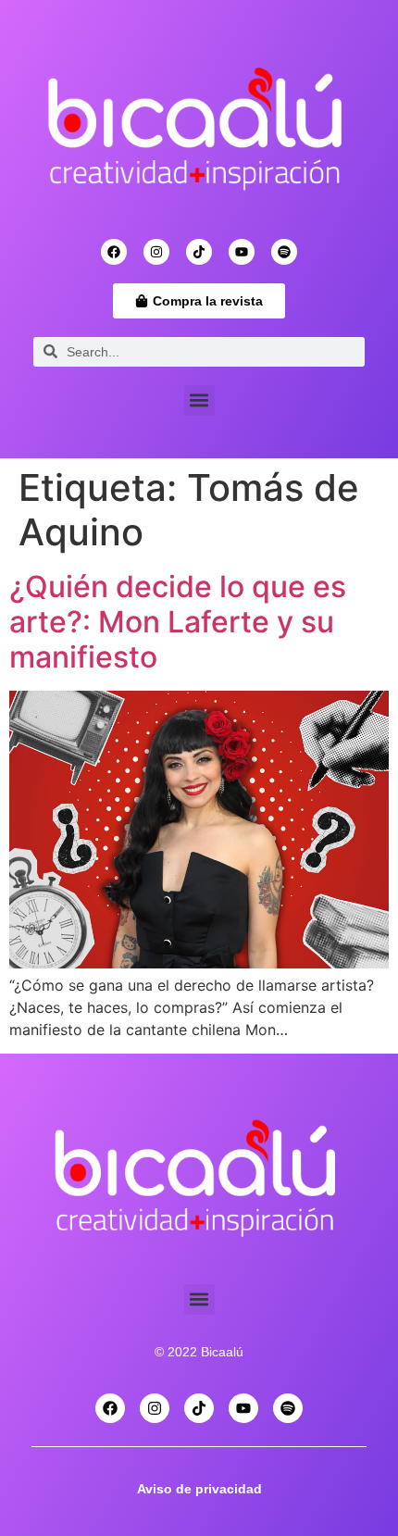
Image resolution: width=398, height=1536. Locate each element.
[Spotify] (284, 252)
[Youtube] (242, 252)
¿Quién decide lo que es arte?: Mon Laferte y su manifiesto (177, 622)
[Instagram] (156, 252)
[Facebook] (114, 252)
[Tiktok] (199, 252)
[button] (199, 400)
